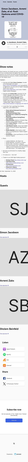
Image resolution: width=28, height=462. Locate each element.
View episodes (3, 237)
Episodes (9, 2)
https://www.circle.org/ (20, 160)
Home (4, 2)
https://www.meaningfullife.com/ (11, 85)
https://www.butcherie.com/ (13, 166)
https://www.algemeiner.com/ (11, 89)
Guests (15, 2)
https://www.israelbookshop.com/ (15, 163)
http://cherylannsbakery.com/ (13, 168)
